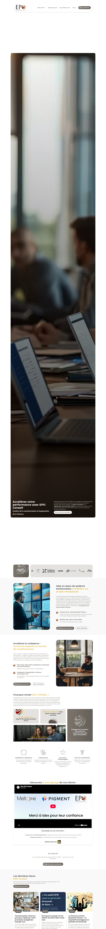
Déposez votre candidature (53, 864)
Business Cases (52, 7)
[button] (41, 7)
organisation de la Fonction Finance (64, 506)
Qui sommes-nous (65, 7)
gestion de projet (77, 504)
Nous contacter (84, 7)
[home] (21, 7)
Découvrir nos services (21, 684)
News (74, 7)
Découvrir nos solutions (63, 512)
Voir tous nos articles (21, 886)
